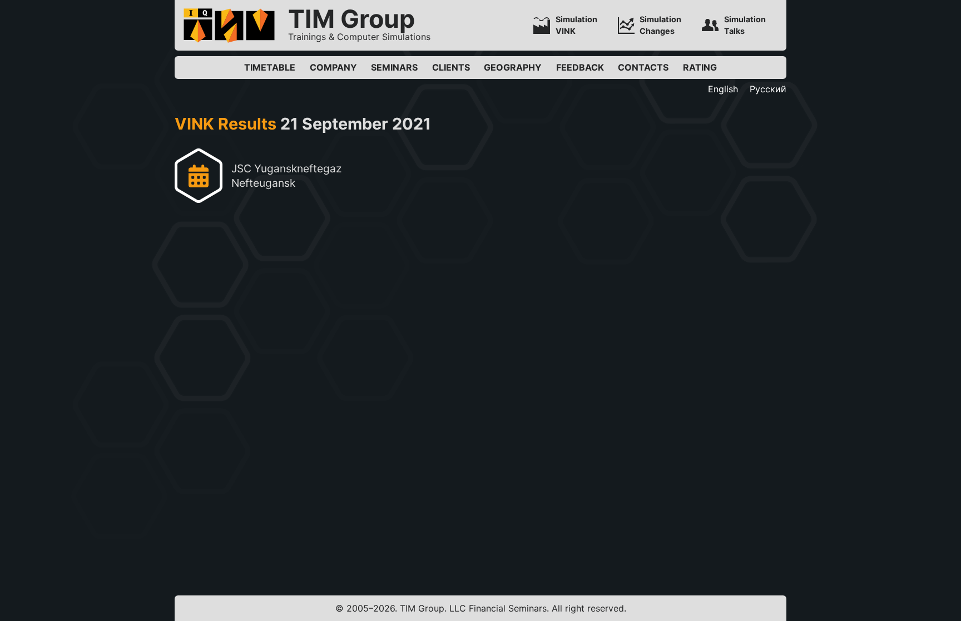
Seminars (394, 67)
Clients (451, 67)
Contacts (643, 67)
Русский (768, 89)
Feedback (580, 67)
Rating (700, 67)
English (723, 89)
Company (333, 67)
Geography (513, 67)
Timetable (269, 67)
